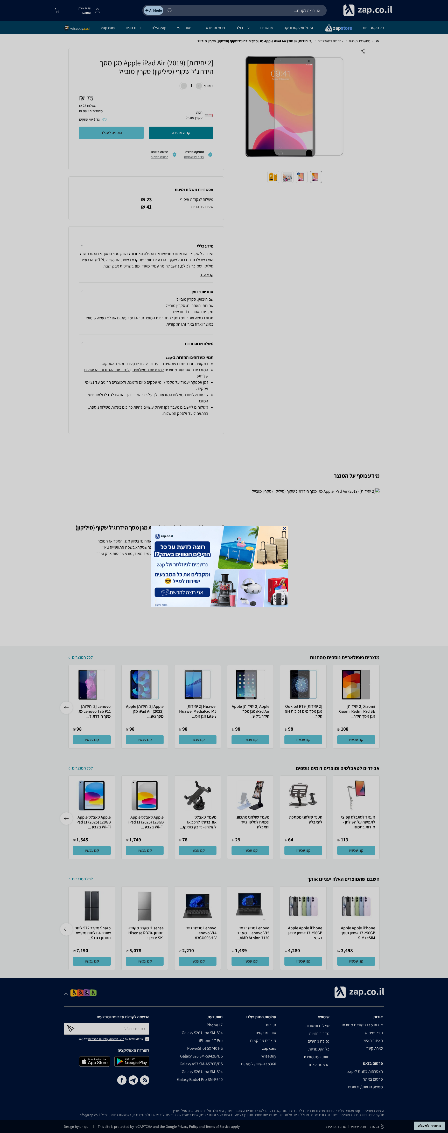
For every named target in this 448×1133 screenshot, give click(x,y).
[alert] (224, 566)
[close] (284, 528)
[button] (284, 528)
